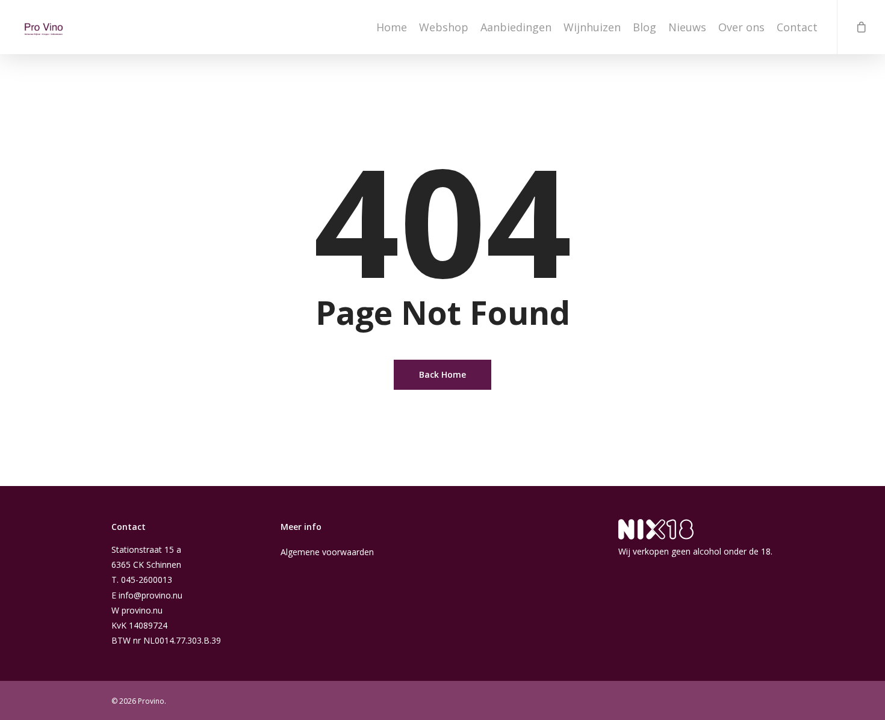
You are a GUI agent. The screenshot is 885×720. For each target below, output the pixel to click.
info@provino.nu (150, 595)
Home (391, 27)
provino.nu (142, 610)
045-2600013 (146, 579)
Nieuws (687, 27)
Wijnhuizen (592, 27)
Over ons (741, 27)
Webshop (443, 27)
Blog (644, 27)
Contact (797, 27)
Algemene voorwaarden (327, 552)
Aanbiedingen (515, 27)
